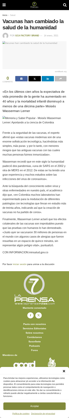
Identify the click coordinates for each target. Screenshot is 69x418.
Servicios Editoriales (34, 328)
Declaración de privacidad (43, 413)
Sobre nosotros (34, 332)
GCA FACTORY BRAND (27, 35)
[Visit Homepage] (34, 5)
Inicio (5, 15)
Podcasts (34, 346)
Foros (34, 350)
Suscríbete (34, 341)
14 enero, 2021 (51, 35)
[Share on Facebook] (21, 78)
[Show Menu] (4, 5)
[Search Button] (64, 5)
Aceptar (34, 406)
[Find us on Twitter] (38, 315)
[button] (64, 371)
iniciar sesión (20, 264)
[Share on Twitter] (34, 78)
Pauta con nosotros (34, 324)
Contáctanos (34, 337)
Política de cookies (20, 413)
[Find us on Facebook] (30, 315)
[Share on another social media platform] (60, 78)
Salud (12, 15)
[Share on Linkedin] (48, 78)
